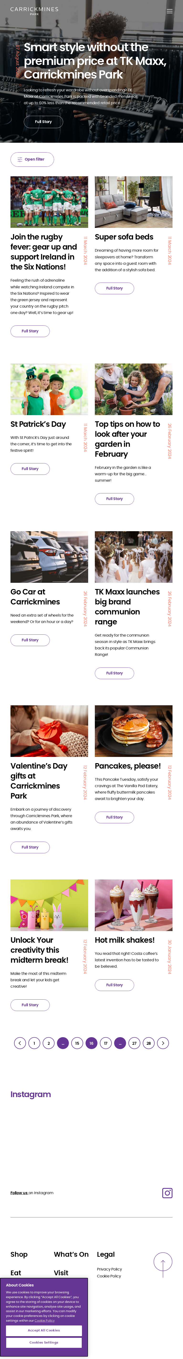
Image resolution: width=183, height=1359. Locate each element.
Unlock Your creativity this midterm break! (39, 950)
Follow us (19, 1193)
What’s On (71, 1254)
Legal (106, 1254)
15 (77, 1043)
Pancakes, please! (128, 766)
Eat (15, 1273)
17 (106, 1043)
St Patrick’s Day (38, 424)
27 (134, 1043)
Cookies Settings (44, 1342)
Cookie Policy (109, 1276)
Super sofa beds (124, 237)
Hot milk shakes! (124, 940)
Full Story (43, 122)
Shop (19, 1254)
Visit (61, 1273)
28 (149, 1043)
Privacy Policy (109, 1269)
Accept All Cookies (44, 1330)
